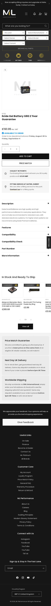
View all (25, 326)
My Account (25, 472)
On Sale (25, 441)
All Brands (25, 459)
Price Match (25, 163)
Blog (25, 511)
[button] (26, 14)
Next (49, 57)
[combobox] (25, 26)
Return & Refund (25, 490)
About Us (25, 504)
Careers (25, 507)
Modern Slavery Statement (25, 518)
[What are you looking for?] (45, 26)
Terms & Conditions (25, 525)
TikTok (25, 553)
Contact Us (25, 451)
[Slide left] (20, 319)
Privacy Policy (25, 522)
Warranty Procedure (25, 487)
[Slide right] (31, 319)
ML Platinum (25, 455)
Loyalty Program (26, 476)
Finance (25, 444)
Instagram (25, 539)
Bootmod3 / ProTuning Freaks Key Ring (32, 303)
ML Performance (21, 601)
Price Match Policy (25, 479)
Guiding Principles (25, 515)
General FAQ (25, 483)
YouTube (25, 546)
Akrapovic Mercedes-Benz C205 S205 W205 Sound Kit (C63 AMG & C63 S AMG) (12, 304)
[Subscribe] (43, 568)
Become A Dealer (25, 448)
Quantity (5, 144)
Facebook (25, 542)
